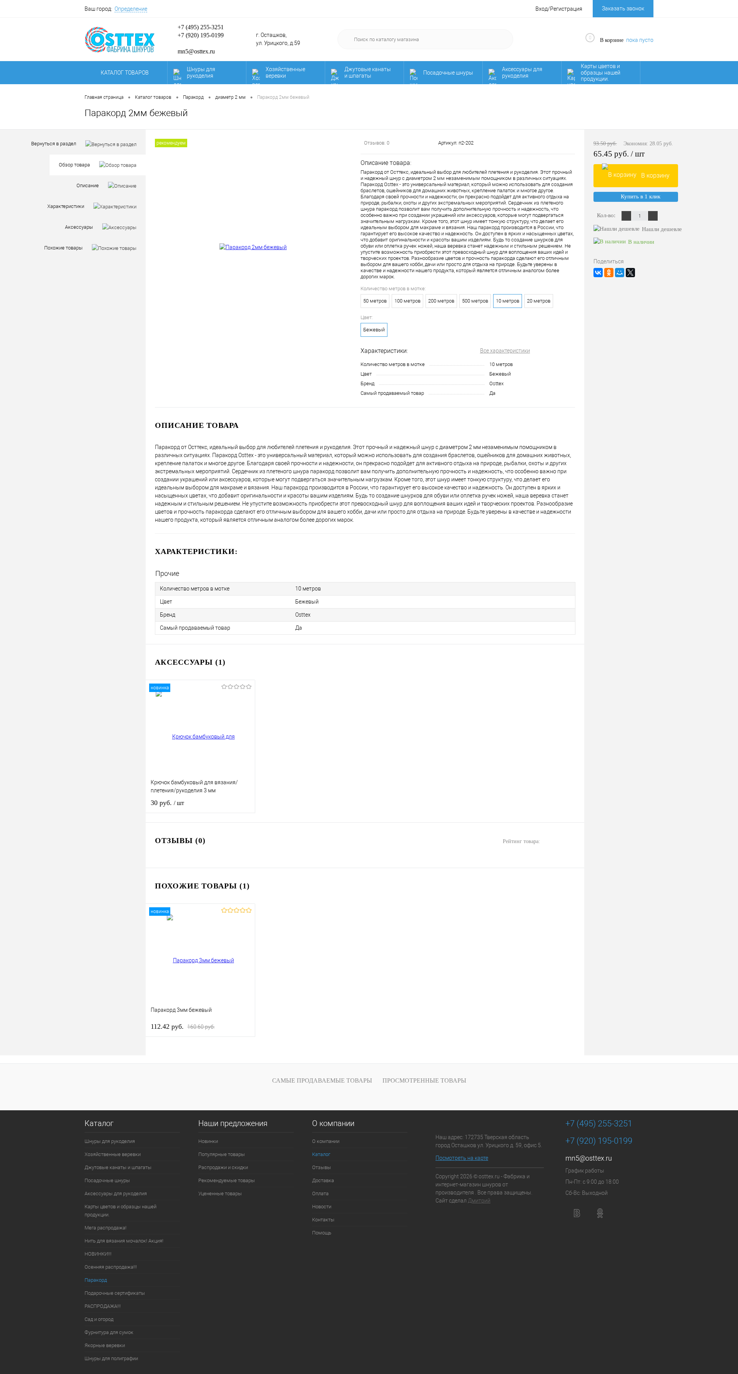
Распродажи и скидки (223, 1167)
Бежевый (374, 330)
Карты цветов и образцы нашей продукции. (600, 72)
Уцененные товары (220, 1193)
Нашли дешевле (662, 229)
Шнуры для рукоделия (201, 72)
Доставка (323, 1180)
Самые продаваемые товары (322, 1080)
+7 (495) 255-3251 (201, 27)
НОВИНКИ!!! (98, 1254)
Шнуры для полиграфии (111, 1358)
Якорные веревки (105, 1345)
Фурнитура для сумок (109, 1332)
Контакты (323, 1220)
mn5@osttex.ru (588, 1158)
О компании (333, 1123)
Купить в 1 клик (640, 196)
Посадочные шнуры (448, 73)
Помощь (321, 1233)
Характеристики (65, 206)
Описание (87, 185)
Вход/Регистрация (558, 9)
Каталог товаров (125, 73)
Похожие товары (63, 248)
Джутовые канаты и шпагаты (367, 72)
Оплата (320, 1193)
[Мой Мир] (619, 272)
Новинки (208, 1141)
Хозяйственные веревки (285, 72)
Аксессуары (79, 227)
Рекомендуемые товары (226, 1180)
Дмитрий (479, 1201)
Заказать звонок (623, 8)
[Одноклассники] (608, 272)
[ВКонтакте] (598, 272)
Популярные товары (221, 1154)
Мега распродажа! (105, 1228)
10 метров (507, 301)
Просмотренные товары (424, 1080)
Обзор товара (74, 165)
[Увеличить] (253, 247)
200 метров (441, 301)
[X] (630, 272)
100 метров (407, 301)
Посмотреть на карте (461, 1158)
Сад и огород (99, 1319)
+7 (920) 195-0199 (201, 35)
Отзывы (321, 1167)
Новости (321, 1206)
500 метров (475, 301)
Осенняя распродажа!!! (111, 1267)
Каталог (99, 1123)
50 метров (375, 301)
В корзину (655, 175)
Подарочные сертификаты (115, 1293)
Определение (131, 9)
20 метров (538, 301)
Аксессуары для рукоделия (522, 72)
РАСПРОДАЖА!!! (103, 1306)
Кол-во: (607, 215)
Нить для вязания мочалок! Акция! (124, 1241)
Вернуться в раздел (53, 143)
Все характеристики (505, 351)
